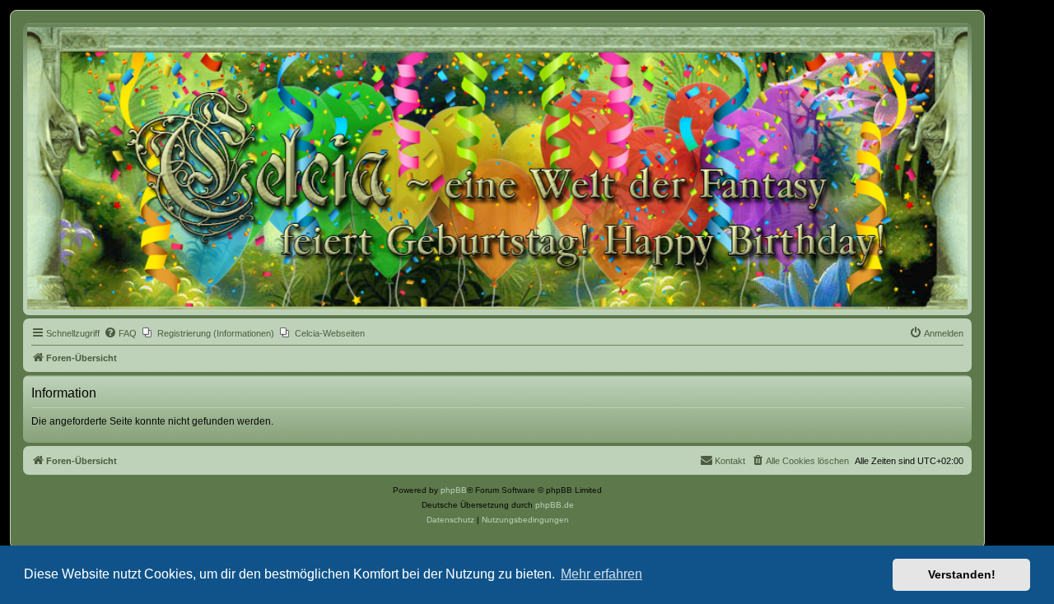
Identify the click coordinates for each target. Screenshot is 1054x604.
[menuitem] (120, 333)
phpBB (454, 490)
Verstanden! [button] (962, 574)
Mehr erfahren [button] (601, 574)
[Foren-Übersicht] (497, 168)
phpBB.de (554, 504)
